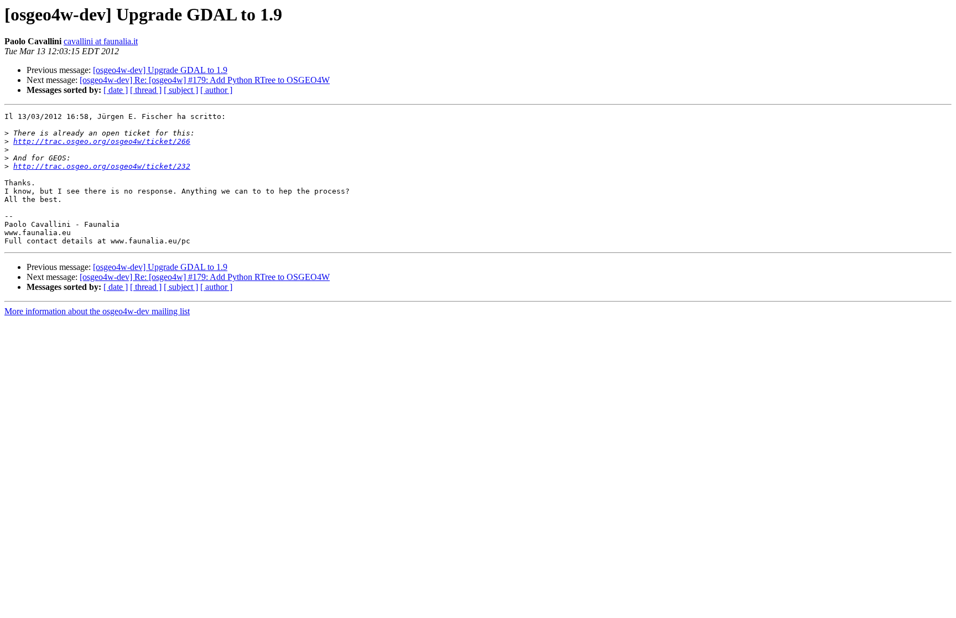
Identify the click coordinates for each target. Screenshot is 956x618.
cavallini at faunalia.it (101, 41)
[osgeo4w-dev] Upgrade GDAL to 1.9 (160, 70)
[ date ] (115, 90)
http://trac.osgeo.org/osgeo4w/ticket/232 (101, 166)
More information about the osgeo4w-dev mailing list (97, 311)
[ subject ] (181, 90)
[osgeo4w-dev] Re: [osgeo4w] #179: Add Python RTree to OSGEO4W (205, 80)
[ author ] (216, 90)
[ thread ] (146, 90)
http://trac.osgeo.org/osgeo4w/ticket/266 (101, 141)
